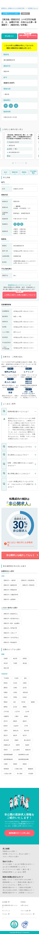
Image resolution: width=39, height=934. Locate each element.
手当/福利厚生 (33, 172)
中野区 (15, 697)
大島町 (6, 764)
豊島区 (6, 702)
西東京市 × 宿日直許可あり (12, 618)
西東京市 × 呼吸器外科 (10, 590)
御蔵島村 (30, 769)
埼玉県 (6, 663)
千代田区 (6, 678)
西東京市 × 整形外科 (28, 585)
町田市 (6, 726)
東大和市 (6, 740)
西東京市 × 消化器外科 (27, 580)
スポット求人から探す (11, 856)
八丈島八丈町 (7, 773)
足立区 (15, 707)
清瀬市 (16, 740)
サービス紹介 (7, 864)
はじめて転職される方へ (23, 864)
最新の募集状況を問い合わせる (27, 35)
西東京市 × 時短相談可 (10, 642)
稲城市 (27, 745)
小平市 (26, 726)
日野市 (6, 730)
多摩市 (18, 745)
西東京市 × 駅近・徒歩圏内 (12, 623)
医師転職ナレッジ (9, 882)
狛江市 (25, 735)
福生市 (15, 735)
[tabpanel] (19, 145)
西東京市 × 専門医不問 (10, 628)
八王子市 (17, 711)
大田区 (15, 692)
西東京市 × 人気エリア (10, 633)
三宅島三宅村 (18, 769)
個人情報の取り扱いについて (10, 906)
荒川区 (23, 702)
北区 (14, 702)
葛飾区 (25, 707)
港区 (25, 678)
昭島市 (15, 721)
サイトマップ (6, 910)
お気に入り (10, 36)
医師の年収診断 (25, 887)
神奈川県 (6, 668)
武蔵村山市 (7, 745)
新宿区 (6, 683)
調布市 (25, 721)
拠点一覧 (26, 869)
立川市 (27, 711)
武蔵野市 (6, 716)
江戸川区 (6, 711)
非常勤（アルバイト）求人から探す (16, 854)
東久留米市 (27, 740)
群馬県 (25, 658)
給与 (5, 172)
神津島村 (6, 769)
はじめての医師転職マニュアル (14, 867)
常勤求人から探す (9, 851)
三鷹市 (16, 716)
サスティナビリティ (26, 914)
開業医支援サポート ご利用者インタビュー (18, 892)
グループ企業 (24, 910)
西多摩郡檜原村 (8, 759)
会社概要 (4, 902)
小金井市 (15, 726)
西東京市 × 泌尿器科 (10, 599)
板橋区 (33, 702)
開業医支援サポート (10, 887)
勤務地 (24, 172)
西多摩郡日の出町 (23, 754)
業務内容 (15, 172)
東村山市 (15, 730)
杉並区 (25, 697)
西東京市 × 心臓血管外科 (11, 594)
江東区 (15, 687)
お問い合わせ (24, 905)
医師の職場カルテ (26, 890)
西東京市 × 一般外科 (10, 580)
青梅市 (26, 716)
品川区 (25, 687)
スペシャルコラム (9, 885)
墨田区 (6, 687)
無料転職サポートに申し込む (19, 833)
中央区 (16, 678)
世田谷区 (25, 692)
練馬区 (6, 707)
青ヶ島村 (19, 773)
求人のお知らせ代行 (10, 890)
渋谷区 (6, 697)
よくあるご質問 (20, 872)
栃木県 (15, 658)
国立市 (6, 735)
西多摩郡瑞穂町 (8, 754)
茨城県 (6, 658)
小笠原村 (30, 773)
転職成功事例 (7, 872)
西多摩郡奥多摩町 (23, 759)
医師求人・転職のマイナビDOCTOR (12, 8)
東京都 (25, 663)
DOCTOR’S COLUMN (23, 879)
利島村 (15, 764)
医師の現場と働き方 (25, 882)
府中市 (6, 721)
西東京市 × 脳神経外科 (10, 585)
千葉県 (15, 663)
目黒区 (6, 692)
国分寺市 (26, 730)
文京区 (15, 683)
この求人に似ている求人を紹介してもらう (19, 295)
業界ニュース (23, 885)
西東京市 (28, 750)
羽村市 (6, 750)
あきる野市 (16, 750)
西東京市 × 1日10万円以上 (11, 637)
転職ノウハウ (7, 879)
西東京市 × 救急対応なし (11, 614)
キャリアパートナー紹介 (11, 869)
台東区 (25, 683)
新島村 (25, 764)
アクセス (4, 914)
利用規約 (23, 902)
